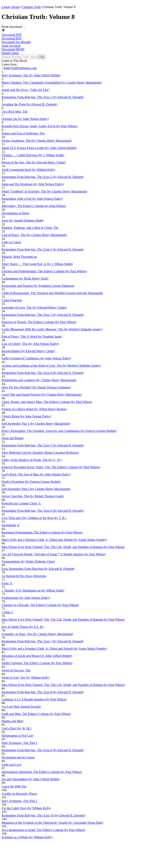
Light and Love (11, 764)
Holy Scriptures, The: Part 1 (19, 743)
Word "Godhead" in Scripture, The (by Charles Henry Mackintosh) (44, 191)
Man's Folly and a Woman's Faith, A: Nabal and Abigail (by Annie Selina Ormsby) (54, 539)
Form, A (7, 583)
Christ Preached (12, 300)
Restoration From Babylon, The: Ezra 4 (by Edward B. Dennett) (43, 372)
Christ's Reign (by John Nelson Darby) (26, 416)
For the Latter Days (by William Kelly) (26, 808)
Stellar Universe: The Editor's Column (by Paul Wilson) (37, 663)
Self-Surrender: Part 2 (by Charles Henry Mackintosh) (36, 489)
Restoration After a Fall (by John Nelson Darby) (32, 198)
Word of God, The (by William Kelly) (26, 677)
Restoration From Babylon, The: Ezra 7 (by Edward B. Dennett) (43, 641)
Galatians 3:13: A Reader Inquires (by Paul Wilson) (34, 699)
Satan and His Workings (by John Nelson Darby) (33, 184)
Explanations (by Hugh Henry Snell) (25, 278)
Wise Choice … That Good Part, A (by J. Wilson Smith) (37, 264)
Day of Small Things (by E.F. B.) (23, 626)
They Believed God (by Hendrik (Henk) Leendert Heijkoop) (40, 452)
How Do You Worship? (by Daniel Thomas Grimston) (36, 387)
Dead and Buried (12, 438)
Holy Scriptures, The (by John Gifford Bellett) (31, 75)
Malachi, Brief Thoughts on (19, 256)
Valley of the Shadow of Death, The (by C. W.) (32, 460)
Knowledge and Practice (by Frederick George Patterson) (38, 285)
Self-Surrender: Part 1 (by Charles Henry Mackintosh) (36, 423)
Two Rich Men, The (15, 111)
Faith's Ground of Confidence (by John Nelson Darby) (36, 358)
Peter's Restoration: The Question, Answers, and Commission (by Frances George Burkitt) (59, 431)
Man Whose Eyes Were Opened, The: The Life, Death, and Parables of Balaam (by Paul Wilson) (63, 547)
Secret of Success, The (16, 670)
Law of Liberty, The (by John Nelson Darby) (30, 343)
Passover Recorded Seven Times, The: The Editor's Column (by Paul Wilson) (51, 467)
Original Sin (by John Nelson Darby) (25, 119)
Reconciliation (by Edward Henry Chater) (28, 351)
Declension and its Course (18, 757)
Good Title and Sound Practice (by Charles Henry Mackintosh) (42, 394)
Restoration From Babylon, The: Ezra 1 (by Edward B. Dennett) (43, 97)
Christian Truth (31, 7)
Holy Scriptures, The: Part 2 (19, 801)
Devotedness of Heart (15, 213)
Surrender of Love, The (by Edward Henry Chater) (34, 307)
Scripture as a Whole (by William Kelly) (27, 837)
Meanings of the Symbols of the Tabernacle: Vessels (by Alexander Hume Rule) (52, 822)
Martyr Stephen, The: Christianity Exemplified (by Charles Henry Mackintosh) (52, 82)
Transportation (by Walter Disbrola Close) (28, 561)
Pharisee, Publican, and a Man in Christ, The (30, 227)
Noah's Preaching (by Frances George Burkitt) (31, 481)
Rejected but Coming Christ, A (21, 503)
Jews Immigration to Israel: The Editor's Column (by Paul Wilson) (43, 830)
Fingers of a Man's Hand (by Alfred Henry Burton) (34, 409)
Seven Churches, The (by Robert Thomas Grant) (33, 496)
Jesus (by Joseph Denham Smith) (23, 220)
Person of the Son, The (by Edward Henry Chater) (34, 162)
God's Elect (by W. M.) (16, 728)
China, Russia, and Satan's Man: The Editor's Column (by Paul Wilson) (47, 402)
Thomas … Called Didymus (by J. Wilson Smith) (33, 155)
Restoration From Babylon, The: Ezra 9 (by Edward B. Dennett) (43, 750)
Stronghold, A (11, 525)
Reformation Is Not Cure (17, 735)
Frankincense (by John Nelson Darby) (26, 597)
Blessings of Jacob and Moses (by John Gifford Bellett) (37, 655)
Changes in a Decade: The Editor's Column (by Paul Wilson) (40, 605)
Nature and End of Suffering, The (23, 133)
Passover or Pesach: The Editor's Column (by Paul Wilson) (39, 322)
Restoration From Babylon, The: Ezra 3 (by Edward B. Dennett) (43, 249)
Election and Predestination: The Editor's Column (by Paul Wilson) (44, 271)
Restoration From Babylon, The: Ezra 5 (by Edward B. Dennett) (43, 445)
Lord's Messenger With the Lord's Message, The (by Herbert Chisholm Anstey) (52, 329)
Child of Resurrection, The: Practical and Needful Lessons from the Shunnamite (52, 293)
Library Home (11, 7)
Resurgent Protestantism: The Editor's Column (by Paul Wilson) (42, 532)
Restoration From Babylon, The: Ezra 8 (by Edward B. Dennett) (43, 692)
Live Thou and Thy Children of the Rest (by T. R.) (34, 518)
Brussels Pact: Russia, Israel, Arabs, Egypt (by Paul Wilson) (39, 126)
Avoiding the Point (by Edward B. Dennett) (29, 104)
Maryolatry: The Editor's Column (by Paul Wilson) (34, 206)
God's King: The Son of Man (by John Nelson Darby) (36, 474)
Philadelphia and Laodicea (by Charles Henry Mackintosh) (39, 380)
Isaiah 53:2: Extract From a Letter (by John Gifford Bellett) (39, 148)
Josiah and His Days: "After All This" (26, 90)
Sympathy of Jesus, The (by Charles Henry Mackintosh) (37, 634)
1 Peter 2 (7, 612)
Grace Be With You (14, 786)
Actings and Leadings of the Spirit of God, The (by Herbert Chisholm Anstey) (51, 365)
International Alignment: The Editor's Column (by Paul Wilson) (42, 772)
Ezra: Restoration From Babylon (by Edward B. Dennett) (38, 568)
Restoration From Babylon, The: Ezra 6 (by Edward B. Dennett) (43, 510)
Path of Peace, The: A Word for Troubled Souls (32, 336)
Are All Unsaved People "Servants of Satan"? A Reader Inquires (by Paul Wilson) (54, 554)
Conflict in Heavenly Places (19, 793)
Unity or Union (11, 242)
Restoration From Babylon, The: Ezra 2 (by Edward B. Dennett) (43, 177)
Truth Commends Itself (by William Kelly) (28, 169)
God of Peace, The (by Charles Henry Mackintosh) (34, 235)
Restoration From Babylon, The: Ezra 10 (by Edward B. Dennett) (43, 815)
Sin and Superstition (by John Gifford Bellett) (30, 779)
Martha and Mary (13, 721)
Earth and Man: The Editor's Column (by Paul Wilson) (36, 714)
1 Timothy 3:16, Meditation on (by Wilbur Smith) (33, 590)
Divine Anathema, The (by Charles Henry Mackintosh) (37, 140)
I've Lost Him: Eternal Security (21, 706)
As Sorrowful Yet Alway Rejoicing (24, 576)
